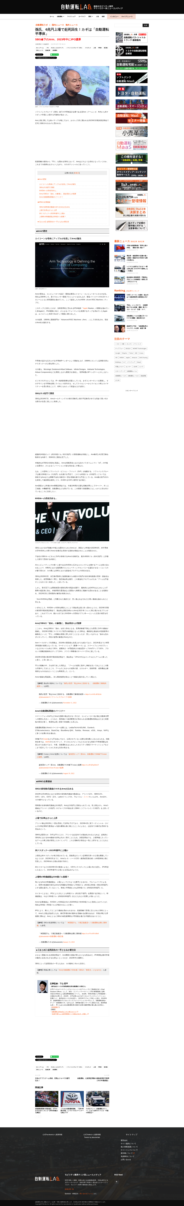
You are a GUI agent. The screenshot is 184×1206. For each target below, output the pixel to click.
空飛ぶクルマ (119, 367)
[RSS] (116, 1182)
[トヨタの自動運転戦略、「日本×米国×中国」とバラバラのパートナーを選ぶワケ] (72, 1099)
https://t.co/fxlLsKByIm (93, 694)
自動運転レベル (132, 371)
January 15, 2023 (69, 942)
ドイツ (86, 797)
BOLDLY (128, 348)
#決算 (70, 697)
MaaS (139, 362)
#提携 (61, 768)
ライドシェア (71, 16)
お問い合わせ (126, 1159)
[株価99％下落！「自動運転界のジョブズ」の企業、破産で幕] (119, 328)
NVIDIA (122, 357)
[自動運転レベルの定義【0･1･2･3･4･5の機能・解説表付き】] (119, 318)
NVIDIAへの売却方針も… (48, 190)
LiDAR (135, 367)
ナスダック (88, 48)
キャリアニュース (127, 16)
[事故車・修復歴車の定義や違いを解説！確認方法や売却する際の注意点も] (119, 258)
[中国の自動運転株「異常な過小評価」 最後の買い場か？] (119, 248)
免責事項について (127, 1156)
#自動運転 (53, 936)
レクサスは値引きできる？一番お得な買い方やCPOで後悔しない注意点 (137, 269)
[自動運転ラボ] (92, 7)
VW (116, 357)
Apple (85, 308)
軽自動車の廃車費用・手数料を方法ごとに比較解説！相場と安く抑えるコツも (137, 279)
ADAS (47, 742)
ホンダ (129, 344)
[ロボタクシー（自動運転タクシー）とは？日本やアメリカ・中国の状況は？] (97, 1099)
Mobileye (118, 362)
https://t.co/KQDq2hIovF (90, 765)
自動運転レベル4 (133, 376)
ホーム (52, 16)
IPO (48, 48)
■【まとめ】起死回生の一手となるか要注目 (53, 222)
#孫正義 (60, 936)
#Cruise (56, 768)
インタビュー (114, 16)
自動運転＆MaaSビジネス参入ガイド (64, 1012)
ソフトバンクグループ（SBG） (74, 48)
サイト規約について (128, 1143)
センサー (128, 367)
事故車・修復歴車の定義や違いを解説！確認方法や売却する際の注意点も (137, 258)
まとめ (117, 380)
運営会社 (124, 1140)
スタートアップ (120, 371)
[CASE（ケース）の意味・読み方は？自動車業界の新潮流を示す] (119, 297)
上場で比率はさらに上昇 (48, 210)
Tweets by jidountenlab (92, 1137)
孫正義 (105, 48)
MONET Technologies (140, 348)
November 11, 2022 (69, 703)
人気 (97, 16)
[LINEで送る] (54, 54)
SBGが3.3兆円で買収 (46, 187)
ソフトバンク (137, 344)
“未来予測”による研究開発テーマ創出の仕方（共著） (69, 1014)
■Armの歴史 (42, 179)
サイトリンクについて (129, 1150)
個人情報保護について (129, 1147)
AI (124, 362)
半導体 (100, 48)
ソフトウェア (131, 362)
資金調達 (143, 376)
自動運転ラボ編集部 (42, 44)
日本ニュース (39, 50)
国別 (89, 16)
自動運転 (60, 16)
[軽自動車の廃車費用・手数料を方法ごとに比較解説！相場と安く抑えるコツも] (119, 280)
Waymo (124, 353)
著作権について (127, 1153)
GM (136, 353)
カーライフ (82, 16)
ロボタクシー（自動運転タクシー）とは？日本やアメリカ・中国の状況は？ (97, 1110)
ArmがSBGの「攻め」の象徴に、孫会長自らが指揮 (57, 194)
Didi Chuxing (143, 357)
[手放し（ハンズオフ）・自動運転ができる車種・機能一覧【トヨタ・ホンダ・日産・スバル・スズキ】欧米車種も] (119, 307)
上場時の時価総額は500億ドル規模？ (52, 216)
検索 (103, 16)
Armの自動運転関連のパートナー (51, 197)
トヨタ (117, 344)
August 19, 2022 (68, 773)
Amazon (134, 357)
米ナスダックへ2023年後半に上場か (52, 213)
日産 (123, 344)
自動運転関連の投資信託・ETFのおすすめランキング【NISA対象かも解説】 (46, 1110)
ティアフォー (119, 348)
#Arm (51, 768)
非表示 (76, 173)
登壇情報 (55, 1007)
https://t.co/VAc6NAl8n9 (90, 933)
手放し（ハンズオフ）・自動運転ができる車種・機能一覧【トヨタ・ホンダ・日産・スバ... (137, 307)
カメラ (141, 367)
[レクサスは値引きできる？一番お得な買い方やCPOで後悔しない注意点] (119, 269)
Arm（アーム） (40, 48)
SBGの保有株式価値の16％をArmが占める (54, 207)
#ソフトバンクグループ (58, 697)
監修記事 (47, 50)
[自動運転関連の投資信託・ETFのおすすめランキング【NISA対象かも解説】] (46, 1099)
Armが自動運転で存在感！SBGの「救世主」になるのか (80, 970)
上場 (94, 48)
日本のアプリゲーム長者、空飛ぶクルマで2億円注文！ (52, 1079)
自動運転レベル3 (120, 376)
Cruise (45, 739)
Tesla (131, 353)
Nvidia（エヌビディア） (57, 48)
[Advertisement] (72, 142)
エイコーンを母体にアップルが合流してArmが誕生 (57, 184)
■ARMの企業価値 (44, 202)
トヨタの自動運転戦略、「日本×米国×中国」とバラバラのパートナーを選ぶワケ (72, 1110)
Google (117, 353)
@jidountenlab (44, 697)
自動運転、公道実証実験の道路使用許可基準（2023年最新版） (93, 1079)
